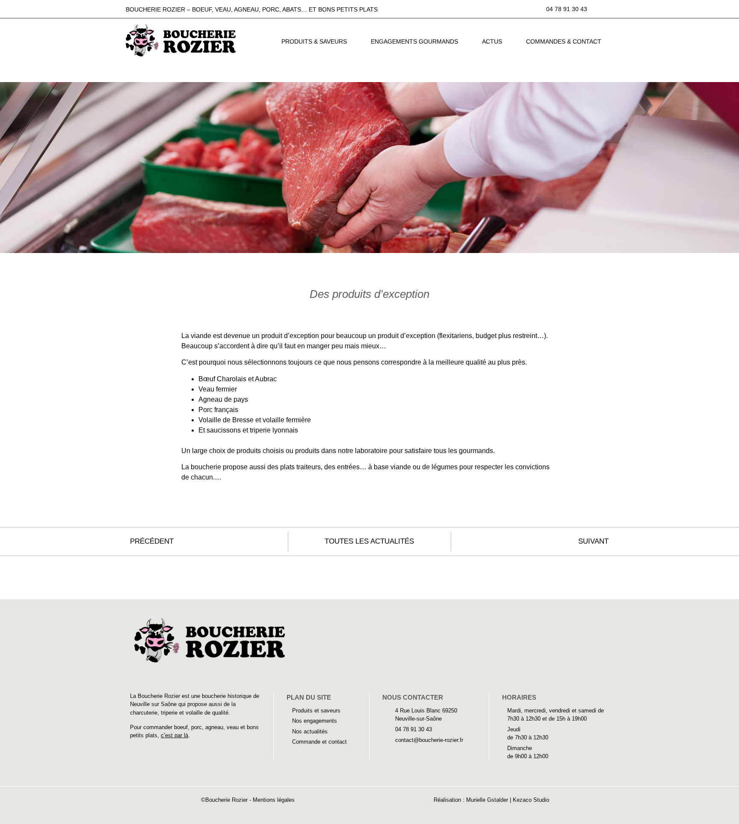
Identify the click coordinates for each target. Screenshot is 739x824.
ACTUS (492, 41)
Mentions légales (274, 800)
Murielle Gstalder (488, 800)
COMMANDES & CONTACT (563, 41)
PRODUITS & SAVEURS (314, 41)
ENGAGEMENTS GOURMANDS (414, 41)
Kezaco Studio (531, 800)
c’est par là (174, 735)
